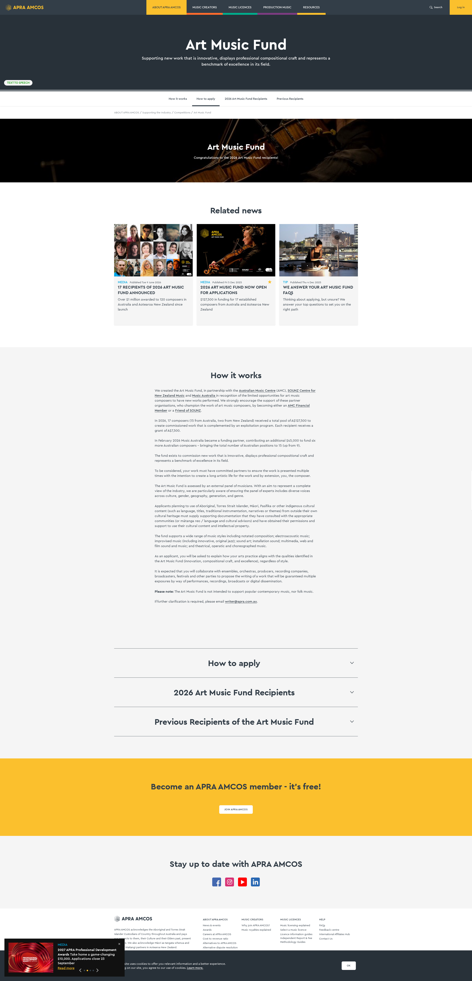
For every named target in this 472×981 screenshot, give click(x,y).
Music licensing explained (295, 925)
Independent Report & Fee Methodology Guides (296, 940)
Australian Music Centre (257, 390)
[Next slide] (97, 970)
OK (349, 965)
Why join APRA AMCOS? (256, 925)
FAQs (322, 925)
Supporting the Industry (156, 112)
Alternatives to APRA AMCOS (219, 943)
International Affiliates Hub (334, 934)
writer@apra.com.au (241, 601)
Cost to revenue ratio (215, 938)
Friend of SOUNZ (188, 410)
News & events (212, 925)
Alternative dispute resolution (220, 947)
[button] (84, 970)
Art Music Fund (202, 112)
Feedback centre (329, 930)
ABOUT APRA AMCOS (126, 112)
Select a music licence (293, 930)
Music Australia (204, 395)
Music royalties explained (256, 930)
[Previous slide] (80, 970)
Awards (207, 930)
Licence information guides (296, 934)
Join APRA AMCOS (236, 809)
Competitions (182, 112)
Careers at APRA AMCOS (217, 934)
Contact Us (325, 938)
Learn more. (195, 967)
